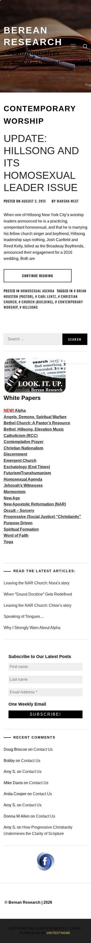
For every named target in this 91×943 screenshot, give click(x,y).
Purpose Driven (18, 523)
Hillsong (30, 307)
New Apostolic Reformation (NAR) (35, 504)
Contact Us (43, 749)
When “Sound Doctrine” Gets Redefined (38, 594)
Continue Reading (37, 275)
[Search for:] (33, 339)
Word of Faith (16, 535)
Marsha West (68, 200)
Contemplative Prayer (23, 442)
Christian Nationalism (23, 448)
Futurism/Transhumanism (27, 473)
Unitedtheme (58, 933)
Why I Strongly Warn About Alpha (32, 628)
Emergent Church (20, 460)
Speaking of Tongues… (24, 616)
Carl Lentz (47, 296)
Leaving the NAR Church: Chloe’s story (37, 605)
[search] (85, 46)
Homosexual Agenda (37, 290)
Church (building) (37, 301)
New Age (12, 498)
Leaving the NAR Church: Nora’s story (36, 583)
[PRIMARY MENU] (73, 46)
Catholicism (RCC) (21, 436)
